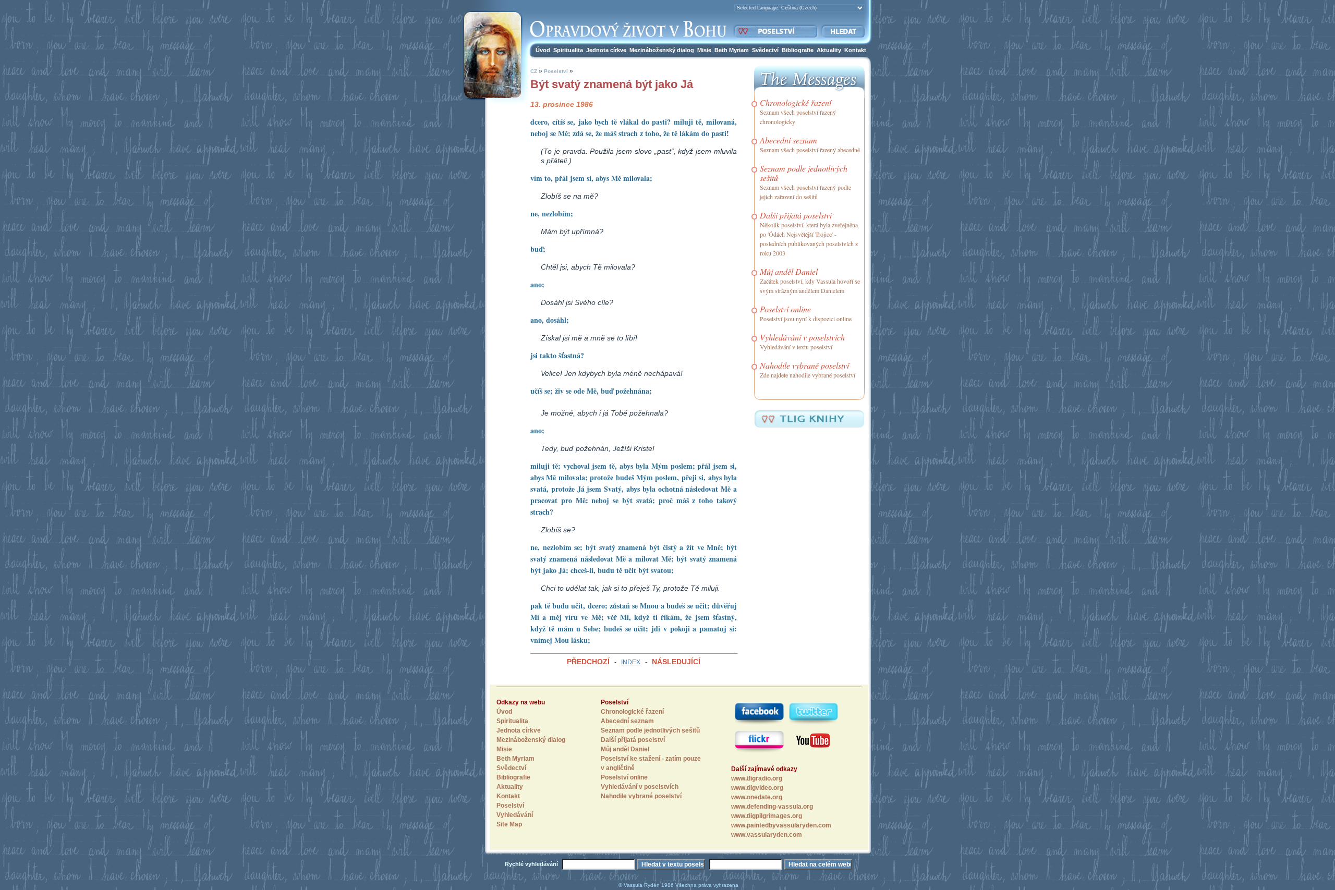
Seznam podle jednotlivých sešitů (803, 173)
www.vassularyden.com (766, 834)
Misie (704, 50)
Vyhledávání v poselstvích (802, 337)
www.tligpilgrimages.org (766, 816)
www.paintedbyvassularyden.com (781, 825)
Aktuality (829, 50)
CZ (533, 71)
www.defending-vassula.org (772, 806)
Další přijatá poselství (796, 215)
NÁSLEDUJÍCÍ (676, 661)
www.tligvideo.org (757, 787)
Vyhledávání (514, 815)
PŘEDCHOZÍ (588, 661)
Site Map (509, 824)
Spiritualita (568, 50)
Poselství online (785, 308)
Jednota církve (606, 50)
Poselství (556, 71)
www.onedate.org (756, 797)
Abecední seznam (788, 140)
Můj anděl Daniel (789, 271)
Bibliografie (798, 50)
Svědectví (765, 50)
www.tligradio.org (756, 778)
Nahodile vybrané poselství (804, 365)
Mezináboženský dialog (661, 50)
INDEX (630, 662)
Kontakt (855, 50)
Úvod (543, 50)
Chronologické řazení (795, 102)
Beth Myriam (731, 50)
